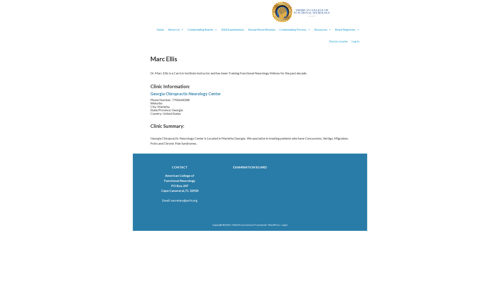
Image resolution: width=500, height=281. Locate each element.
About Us (174, 29)
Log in (285, 224)
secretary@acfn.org (184, 200)
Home (160, 29)
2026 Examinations (232, 29)
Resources (320, 29)
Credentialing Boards (200, 29)
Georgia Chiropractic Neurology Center (185, 93)
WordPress (274, 224)
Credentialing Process (292, 29)
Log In (355, 41)
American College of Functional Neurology (302, 12)
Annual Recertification (261, 29)
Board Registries (345, 29)
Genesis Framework (256, 224)
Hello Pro (237, 224)
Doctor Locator (338, 41)
